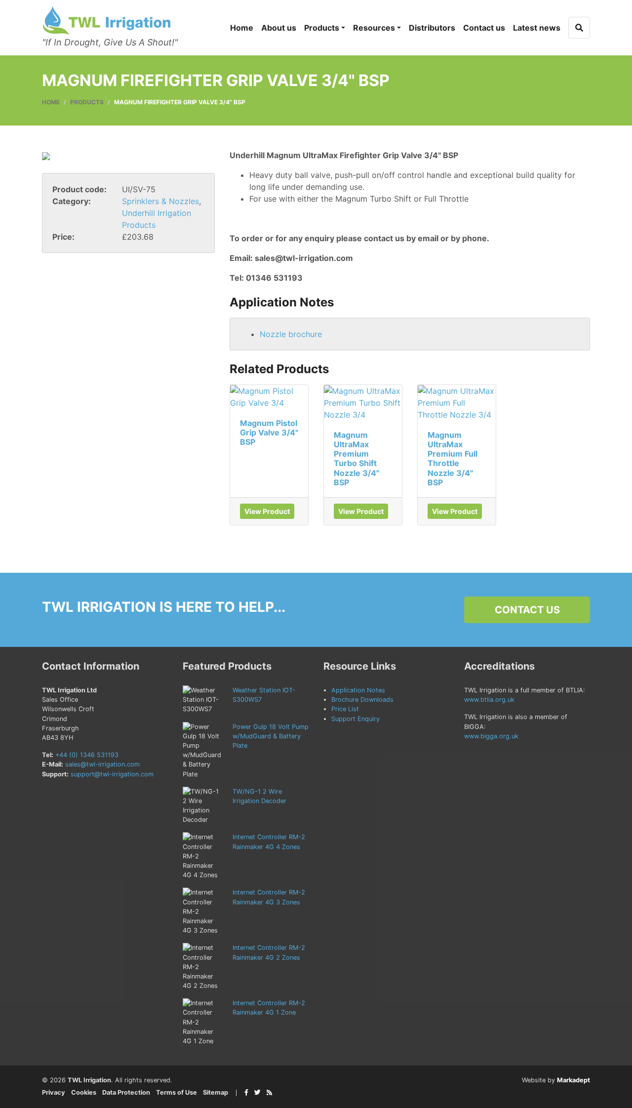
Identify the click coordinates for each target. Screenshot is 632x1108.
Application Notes (358, 690)
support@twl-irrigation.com (112, 774)
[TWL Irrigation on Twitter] (257, 1092)
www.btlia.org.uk (489, 699)
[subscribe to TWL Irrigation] (269, 1092)
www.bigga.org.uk (491, 736)
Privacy (53, 1092)
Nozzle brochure (291, 334)
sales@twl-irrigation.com (102, 764)
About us (278, 28)
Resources (374, 28)
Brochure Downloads (362, 699)
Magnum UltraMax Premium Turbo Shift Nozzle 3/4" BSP (356, 458)
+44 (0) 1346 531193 (86, 755)
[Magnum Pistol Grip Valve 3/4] (269, 397)
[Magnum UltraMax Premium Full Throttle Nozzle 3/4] (457, 403)
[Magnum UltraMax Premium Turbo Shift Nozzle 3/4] (363, 403)
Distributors (432, 28)
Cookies (83, 1092)
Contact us (484, 28)
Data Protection (126, 1092)
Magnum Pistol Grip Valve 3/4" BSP (269, 432)
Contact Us (527, 610)
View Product (267, 511)
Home (241, 28)
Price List (345, 709)
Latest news (536, 28)
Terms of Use (176, 1092)
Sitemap (215, 1092)
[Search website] (579, 28)
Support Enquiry (355, 719)
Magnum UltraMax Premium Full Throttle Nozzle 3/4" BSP (452, 458)
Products (321, 28)
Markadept (573, 1080)
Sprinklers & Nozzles (160, 201)
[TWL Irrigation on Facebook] (246, 1092)
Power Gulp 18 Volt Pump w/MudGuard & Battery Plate (271, 736)
